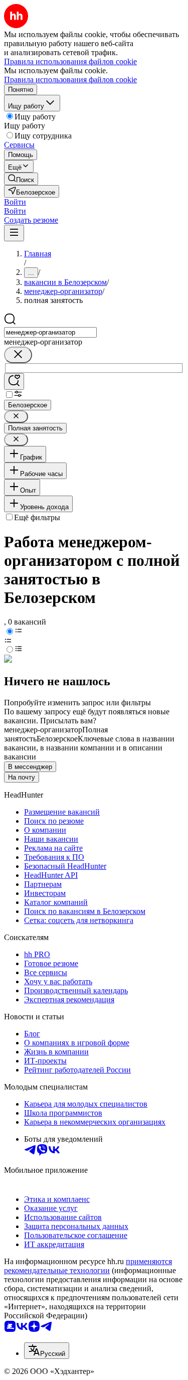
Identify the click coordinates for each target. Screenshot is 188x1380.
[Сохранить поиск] (14, 381)
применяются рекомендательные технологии (88, 1266)
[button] (15, 202)
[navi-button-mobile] (14, 233)
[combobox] (50, 332)
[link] (21, 179)
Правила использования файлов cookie (70, 79)
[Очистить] (18, 355)
